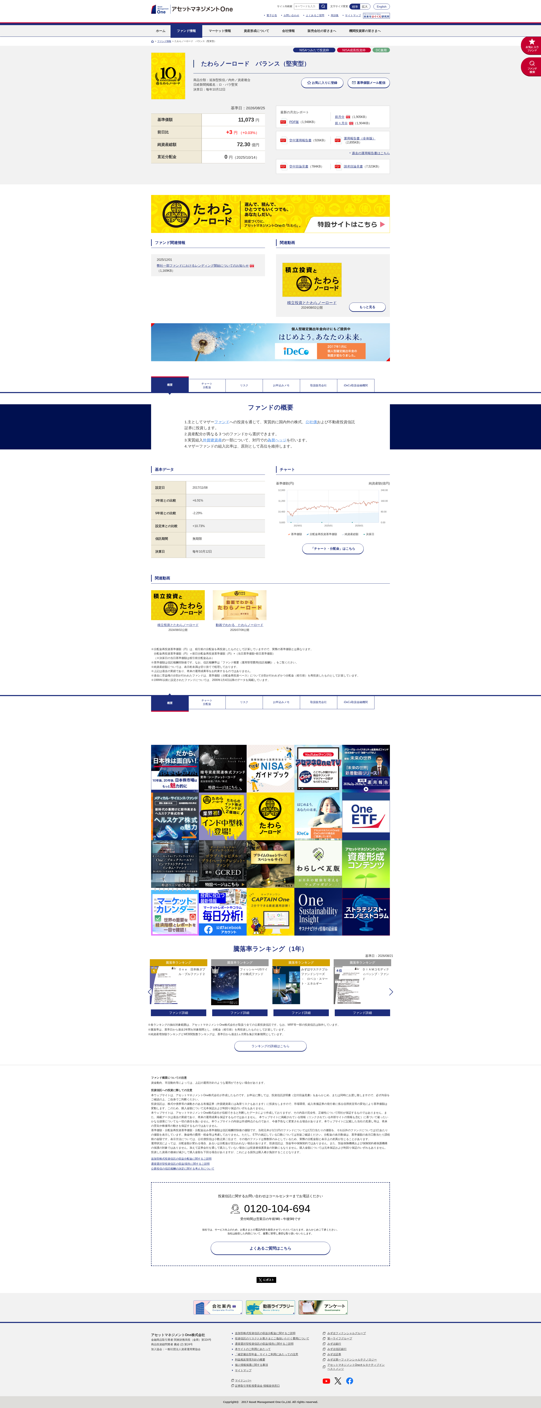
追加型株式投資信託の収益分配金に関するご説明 (181, 1158)
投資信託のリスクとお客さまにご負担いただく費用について (272, 1338)
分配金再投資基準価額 (323, 534)
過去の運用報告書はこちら (371, 153)
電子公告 (271, 15)
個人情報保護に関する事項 (251, 1364)
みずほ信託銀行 (337, 1349)
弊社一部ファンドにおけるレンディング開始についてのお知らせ (203, 265)
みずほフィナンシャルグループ (346, 1333)
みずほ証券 (334, 1354)
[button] (150, 991)
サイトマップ (353, 15)
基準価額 (296, 534)
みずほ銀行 (334, 1343)
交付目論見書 (298, 166)
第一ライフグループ (339, 1338)
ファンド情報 (164, 41)
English (382, 6)
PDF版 (294, 122)
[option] (178, 988)
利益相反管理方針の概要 (250, 1359)
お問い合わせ (291, 15)
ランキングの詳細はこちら (270, 1046)
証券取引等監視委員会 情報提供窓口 (257, 1385)
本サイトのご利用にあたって (253, 1349)
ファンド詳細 (178, 1012)
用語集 (335, 15)
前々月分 (341, 123)
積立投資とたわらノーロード (312, 303)
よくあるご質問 (315, 15)
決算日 (370, 534)
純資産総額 (351, 534)
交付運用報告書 (300, 140)
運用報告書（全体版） (360, 138)
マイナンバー (243, 1380)
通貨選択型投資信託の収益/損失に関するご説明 (180, 1163)
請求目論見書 (353, 166)
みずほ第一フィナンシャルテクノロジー (352, 1359)
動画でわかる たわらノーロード (239, 625)
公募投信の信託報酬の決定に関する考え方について (182, 1168)
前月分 (339, 117)
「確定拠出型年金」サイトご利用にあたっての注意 (266, 1354)
